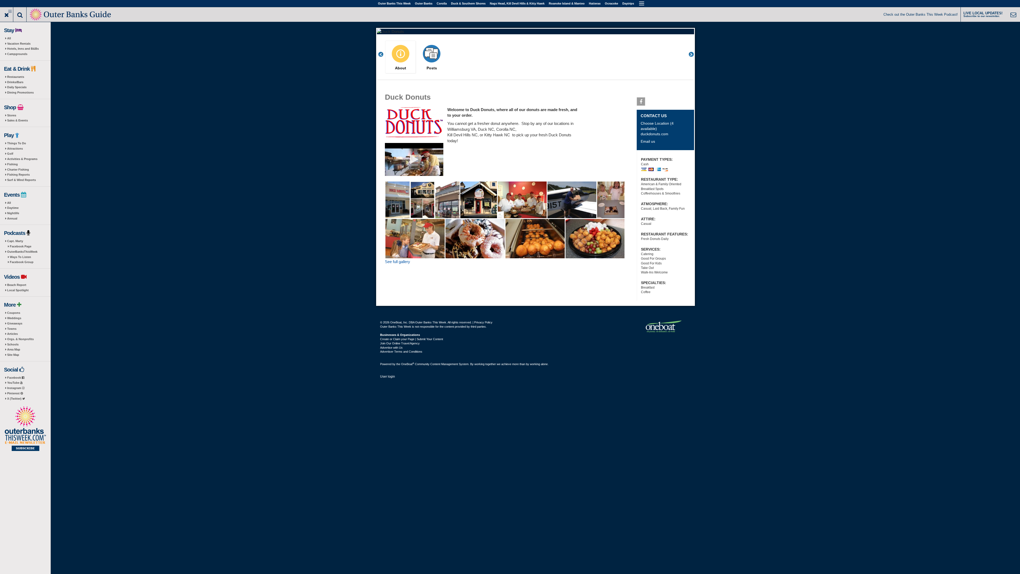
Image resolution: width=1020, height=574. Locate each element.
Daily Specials (17, 87)
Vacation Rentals (19, 43)
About (400, 68)
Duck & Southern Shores (468, 3)
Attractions (15, 148)
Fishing (12, 164)
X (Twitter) (14, 398)
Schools (13, 344)
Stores (11, 115)
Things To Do (16, 143)
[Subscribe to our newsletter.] (25, 429)
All (9, 38)
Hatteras (595, 3)
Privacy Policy (483, 322)
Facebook (14, 377)
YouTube (13, 382)
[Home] (71, 14)
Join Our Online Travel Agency (400, 343)
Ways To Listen (20, 257)
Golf (10, 153)
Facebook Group (21, 262)
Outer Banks (423, 3)
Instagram (14, 388)
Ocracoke (611, 3)
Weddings (14, 318)
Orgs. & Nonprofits (20, 339)
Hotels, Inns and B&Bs (23, 48)
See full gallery (397, 261)
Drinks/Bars (15, 82)
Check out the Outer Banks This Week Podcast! (920, 14)
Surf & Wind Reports (21, 180)
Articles (12, 333)
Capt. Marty (15, 241)
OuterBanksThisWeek (22, 251)
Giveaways (14, 323)
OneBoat (407, 364)
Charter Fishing (18, 169)
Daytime (13, 207)
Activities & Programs (22, 159)
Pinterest (13, 393)
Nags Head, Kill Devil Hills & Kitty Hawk (517, 3)
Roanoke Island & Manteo (567, 3)
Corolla (442, 3)
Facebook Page (20, 246)
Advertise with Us (391, 347)
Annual (12, 218)
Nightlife (13, 213)
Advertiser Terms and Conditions (401, 351)
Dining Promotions (20, 92)
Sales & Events (17, 120)
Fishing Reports (18, 174)
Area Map (13, 349)
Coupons (13, 312)
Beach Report (16, 284)
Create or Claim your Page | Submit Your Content (411, 339)
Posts (432, 68)
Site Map (13, 354)
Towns (11, 328)
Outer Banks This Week (394, 3)
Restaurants (15, 76)
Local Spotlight (18, 290)
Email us (648, 141)
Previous (383, 54)
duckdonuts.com (654, 134)
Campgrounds (17, 54)
